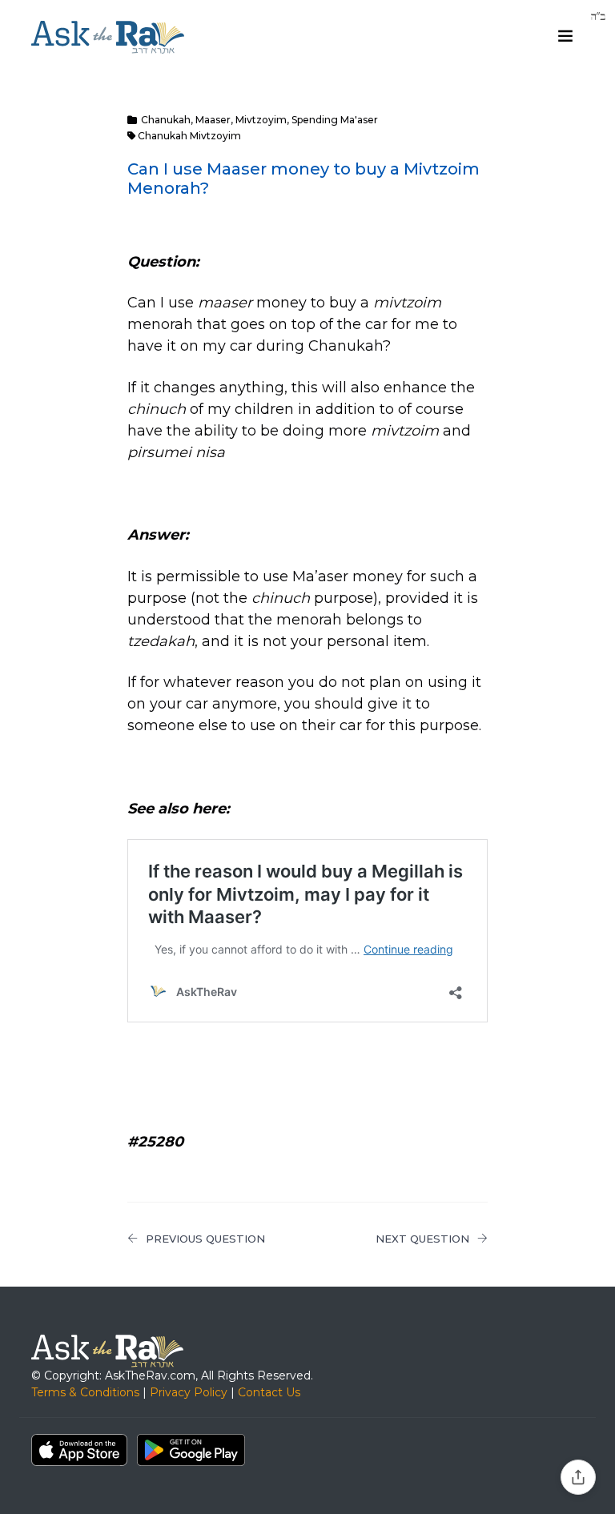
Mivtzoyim (261, 120)
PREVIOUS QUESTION (205, 1238)
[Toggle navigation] (565, 36)
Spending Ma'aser (334, 120)
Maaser (213, 120)
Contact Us (269, 1392)
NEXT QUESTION (422, 1238)
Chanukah (166, 120)
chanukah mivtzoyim (189, 136)
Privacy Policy (188, 1392)
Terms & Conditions (85, 1392)
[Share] (578, 1477)
